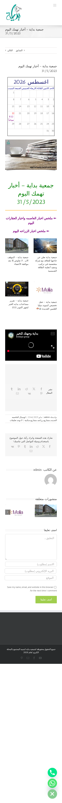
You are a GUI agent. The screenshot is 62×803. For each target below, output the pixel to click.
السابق (19, 50)
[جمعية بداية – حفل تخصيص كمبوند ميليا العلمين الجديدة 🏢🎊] (45, 290)
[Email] (17, 393)
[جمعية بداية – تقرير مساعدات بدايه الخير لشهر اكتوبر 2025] (16, 289)
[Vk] (29, 393)
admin (47, 417)
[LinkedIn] (19, 389)
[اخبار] (31, 140)
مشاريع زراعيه (44, 420)
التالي (10, 50)
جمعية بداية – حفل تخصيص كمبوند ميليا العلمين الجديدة (47, 305)
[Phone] (52, 772)
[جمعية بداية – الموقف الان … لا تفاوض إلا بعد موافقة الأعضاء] (16, 245)
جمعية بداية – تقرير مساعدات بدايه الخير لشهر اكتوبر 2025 (18, 304)
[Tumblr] (12, 389)
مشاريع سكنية (31, 420)
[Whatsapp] (52, 783)
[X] (34, 389)
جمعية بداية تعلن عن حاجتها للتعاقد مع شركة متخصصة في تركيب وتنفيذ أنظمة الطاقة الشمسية (46, 264)
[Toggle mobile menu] (55, 5)
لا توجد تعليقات (16, 420)
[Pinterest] (41, 393)
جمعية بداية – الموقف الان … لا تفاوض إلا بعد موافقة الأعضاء (18, 260)
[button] (54, 512)
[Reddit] (26, 389)
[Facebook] (41, 389)
